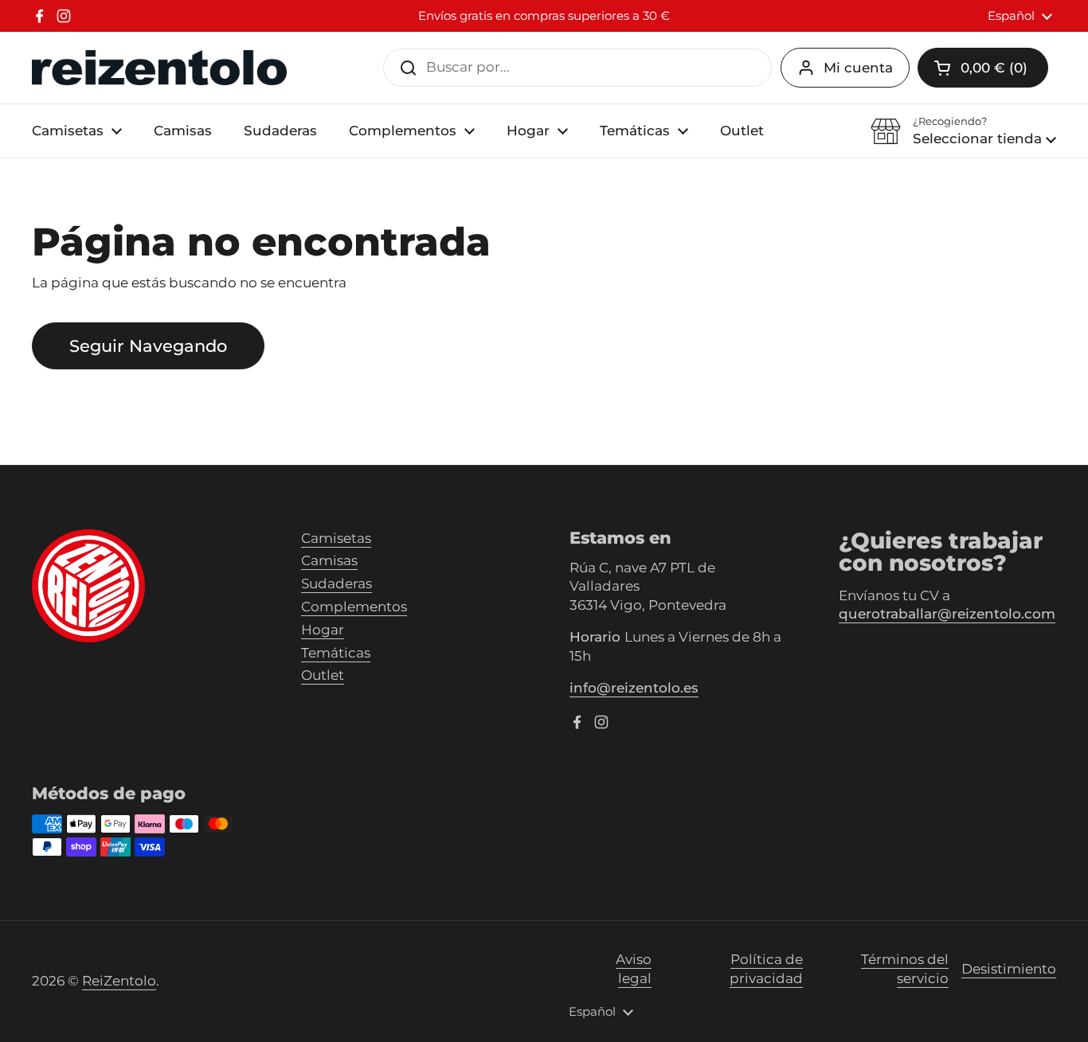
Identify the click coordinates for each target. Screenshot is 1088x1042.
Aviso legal (634, 968)
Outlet (322, 675)
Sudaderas (336, 583)
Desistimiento (1008, 969)
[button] (963, 131)
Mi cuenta (858, 68)
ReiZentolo (119, 981)
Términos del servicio (905, 968)
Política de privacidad (766, 968)
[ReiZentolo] (159, 68)
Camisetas (336, 538)
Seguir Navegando (148, 345)
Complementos (354, 607)
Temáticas (335, 653)
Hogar (322, 630)
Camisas (329, 560)
